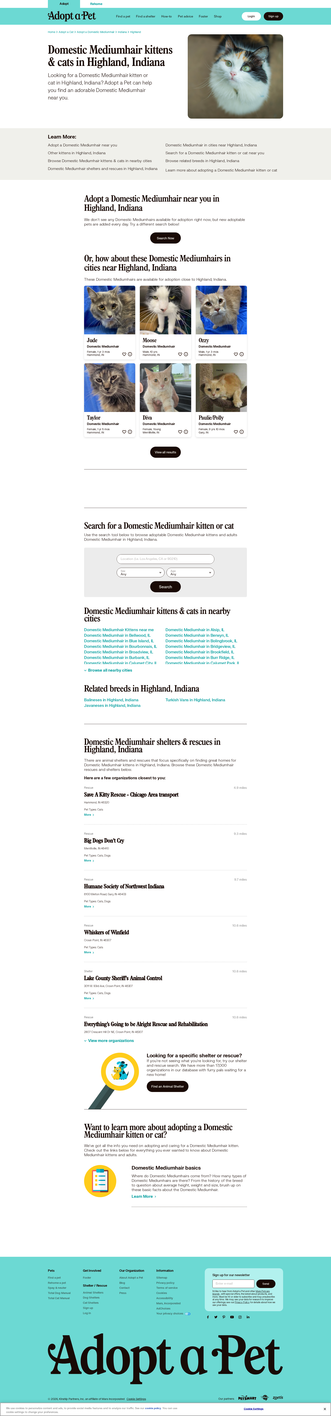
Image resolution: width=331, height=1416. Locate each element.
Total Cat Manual (59, 1298)
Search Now (165, 238)
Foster (203, 16)
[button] (124, 354)
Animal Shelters (93, 1292)
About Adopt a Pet (131, 1277)
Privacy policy (165, 1282)
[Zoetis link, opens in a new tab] (278, 1398)
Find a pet (54, 1277)
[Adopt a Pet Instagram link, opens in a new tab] (241, 1317)
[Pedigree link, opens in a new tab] (265, 1398)
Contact (124, 1287)
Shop (218, 16)
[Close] (325, 1409)
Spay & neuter (57, 1287)
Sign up (273, 16)
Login (251, 16)
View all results (165, 452)
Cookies (161, 1293)
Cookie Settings (136, 1398)
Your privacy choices (170, 1313)
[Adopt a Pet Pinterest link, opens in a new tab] (225, 1317)
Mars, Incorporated (168, 1303)
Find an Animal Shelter (167, 1086)
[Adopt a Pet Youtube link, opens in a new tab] (233, 1317)
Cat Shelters (91, 1302)
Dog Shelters (91, 1297)
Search (165, 586)
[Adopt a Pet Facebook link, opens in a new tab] (209, 1317)
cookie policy (153, 1408)
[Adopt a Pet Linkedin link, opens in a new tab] (248, 1317)
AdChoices (163, 1308)
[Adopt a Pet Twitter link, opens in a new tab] (217, 1317)
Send (265, 1283)
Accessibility (164, 1298)
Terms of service (167, 1287)
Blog (122, 1282)
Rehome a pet (57, 1282)
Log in (87, 1313)
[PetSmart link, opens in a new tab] (247, 1397)
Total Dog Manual (59, 1293)
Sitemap (161, 1277)
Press (122, 1293)
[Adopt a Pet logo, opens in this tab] (165, 1362)
